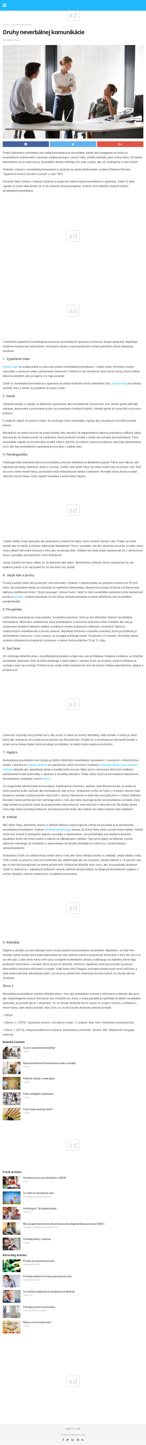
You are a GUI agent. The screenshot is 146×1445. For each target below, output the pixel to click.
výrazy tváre (119, 383)
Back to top (73, 1429)
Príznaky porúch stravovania (39, 1307)
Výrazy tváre (10, 366)
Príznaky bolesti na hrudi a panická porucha (47, 1276)
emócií (46, 778)
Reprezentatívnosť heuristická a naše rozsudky (49, 1063)
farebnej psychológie (58, 829)
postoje (18, 596)
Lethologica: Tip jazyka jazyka (39, 1208)
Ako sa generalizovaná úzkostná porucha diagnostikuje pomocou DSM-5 (64, 1223)
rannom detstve (37, 765)
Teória (6, 25)
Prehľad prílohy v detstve (37, 1239)
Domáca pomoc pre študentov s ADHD (44, 1177)
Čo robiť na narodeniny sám (38, 1193)
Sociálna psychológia (21, 25)
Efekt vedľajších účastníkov (38, 1093)
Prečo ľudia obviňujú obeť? (38, 1109)
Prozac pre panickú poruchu (38, 1261)
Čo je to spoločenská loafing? (39, 1047)
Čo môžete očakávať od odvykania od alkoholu (49, 1291)
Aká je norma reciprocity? (37, 1322)
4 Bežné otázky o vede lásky (39, 1078)
